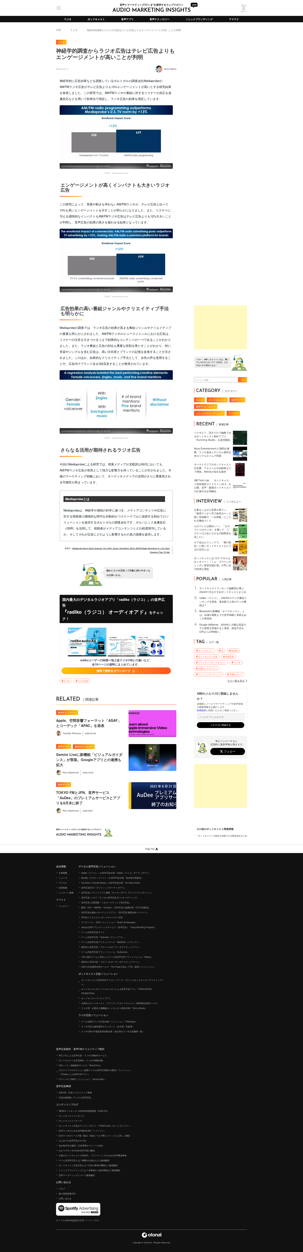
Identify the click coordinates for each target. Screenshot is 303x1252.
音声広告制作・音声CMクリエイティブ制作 (80, 1049)
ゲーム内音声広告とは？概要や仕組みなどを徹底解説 (84, 1160)
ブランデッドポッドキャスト (212, 662)
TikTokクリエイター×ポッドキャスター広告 (102, 917)
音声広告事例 (63, 1086)
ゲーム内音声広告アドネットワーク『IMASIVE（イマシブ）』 (111, 941)
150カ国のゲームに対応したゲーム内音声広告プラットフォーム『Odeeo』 (117, 956)
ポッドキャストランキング (71, 1115)
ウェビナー (64, 905)
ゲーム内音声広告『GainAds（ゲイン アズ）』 (103, 937)
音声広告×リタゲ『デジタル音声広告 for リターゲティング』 (110, 897)
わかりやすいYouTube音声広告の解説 (77, 1150)
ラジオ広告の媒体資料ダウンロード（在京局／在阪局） (107, 1026)
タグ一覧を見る (236, 680)
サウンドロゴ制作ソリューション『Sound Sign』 (82, 1079)
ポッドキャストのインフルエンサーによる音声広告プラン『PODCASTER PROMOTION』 (116, 991)
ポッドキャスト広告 (207, 656)
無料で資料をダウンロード (114, 671)
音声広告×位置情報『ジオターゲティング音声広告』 (106, 902)
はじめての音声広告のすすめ (72, 1140)
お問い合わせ (65, 1198)
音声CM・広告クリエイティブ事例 (75, 1092)
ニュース (63, 877)
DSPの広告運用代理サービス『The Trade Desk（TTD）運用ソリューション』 (118, 966)
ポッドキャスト (96, 19)
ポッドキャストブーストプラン (96, 998)
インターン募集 (66, 892)
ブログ (62, 1188)
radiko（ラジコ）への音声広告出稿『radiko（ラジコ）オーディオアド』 (116, 872)
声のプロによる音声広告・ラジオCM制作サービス (83, 1055)
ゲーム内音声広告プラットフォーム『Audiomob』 (105, 951)
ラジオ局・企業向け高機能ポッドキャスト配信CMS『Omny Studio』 (114, 1008)
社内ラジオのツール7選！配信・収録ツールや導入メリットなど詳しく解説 (94, 1135)
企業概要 (63, 872)
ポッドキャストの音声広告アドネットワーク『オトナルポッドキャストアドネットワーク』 (122, 982)
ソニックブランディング (199, 19)
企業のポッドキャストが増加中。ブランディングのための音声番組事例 (93, 1155)
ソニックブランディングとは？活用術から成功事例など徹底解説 (89, 1170)
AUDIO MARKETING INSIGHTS (151, 10)
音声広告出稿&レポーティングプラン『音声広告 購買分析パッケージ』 (115, 912)
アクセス (63, 882)
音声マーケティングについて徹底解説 (77, 1175)
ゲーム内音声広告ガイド (93, 932)
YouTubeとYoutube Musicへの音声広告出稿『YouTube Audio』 (111, 882)
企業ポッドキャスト (207, 668)
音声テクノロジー (159, 19)
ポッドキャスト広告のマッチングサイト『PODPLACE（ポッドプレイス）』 (95, 1125)
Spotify (234, 650)
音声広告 (230, 656)
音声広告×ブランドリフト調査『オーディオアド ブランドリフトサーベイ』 (117, 892)
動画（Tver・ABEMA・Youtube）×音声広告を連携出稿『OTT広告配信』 (116, 907)
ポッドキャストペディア (70, 1120)
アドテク (234, 19)
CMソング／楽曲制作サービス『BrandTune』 (80, 1065)
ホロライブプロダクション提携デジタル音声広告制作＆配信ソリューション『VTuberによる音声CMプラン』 (95, 1072)
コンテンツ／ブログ (67, 1104)
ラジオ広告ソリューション (93, 1015)
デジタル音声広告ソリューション (97, 866)
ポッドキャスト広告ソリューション (98, 973)
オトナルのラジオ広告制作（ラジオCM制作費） (82, 1060)
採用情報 (63, 887)
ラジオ (67, 19)
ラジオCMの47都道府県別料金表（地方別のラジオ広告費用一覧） (112, 1031)
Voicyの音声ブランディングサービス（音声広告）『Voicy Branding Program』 (118, 927)
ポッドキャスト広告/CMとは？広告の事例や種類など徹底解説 (88, 1165)
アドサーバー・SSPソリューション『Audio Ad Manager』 (109, 922)
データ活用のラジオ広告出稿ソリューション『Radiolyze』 (109, 1021)
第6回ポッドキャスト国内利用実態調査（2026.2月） (84, 1110)
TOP (58, 30)
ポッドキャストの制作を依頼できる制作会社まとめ (222, 835)
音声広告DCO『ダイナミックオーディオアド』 (103, 887)
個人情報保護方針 (67, 1193)
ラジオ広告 (82, 680)
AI (222, 650)
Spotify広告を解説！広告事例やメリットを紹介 (81, 1145)
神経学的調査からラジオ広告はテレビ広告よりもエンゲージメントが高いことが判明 (134, 30)
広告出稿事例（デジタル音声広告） (76, 1097)
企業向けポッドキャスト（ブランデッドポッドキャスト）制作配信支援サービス (119, 1003)
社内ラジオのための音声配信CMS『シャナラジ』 (82, 1130)
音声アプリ (127, 19)
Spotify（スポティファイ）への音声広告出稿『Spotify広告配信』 (112, 877)
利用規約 (201, 710)
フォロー (229, 751)
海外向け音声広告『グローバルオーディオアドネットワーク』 (111, 946)
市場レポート (236, 674)
